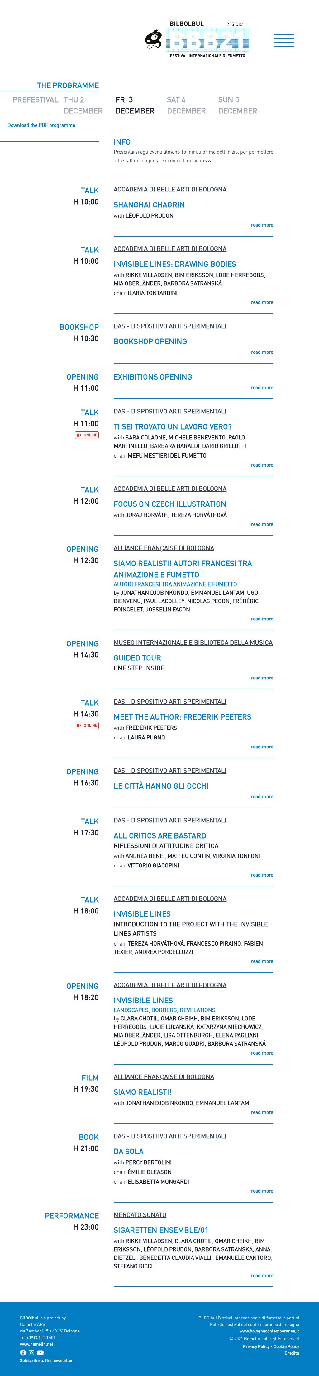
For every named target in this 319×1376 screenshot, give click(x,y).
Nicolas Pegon (208, 600)
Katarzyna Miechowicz (229, 1026)
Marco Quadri (184, 1043)
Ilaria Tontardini (153, 292)
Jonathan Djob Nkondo (154, 592)
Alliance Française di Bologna (164, 548)
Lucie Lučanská (172, 1026)
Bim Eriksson (194, 274)
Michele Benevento (197, 437)
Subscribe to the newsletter (46, 1360)
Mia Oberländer (137, 283)
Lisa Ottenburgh (188, 1035)
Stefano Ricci (133, 1266)
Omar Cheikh (179, 1018)
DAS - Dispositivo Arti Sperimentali (170, 326)
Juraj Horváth (147, 514)
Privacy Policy (256, 1346)
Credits (292, 1352)
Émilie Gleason (150, 1171)
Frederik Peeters (151, 727)
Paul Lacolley (164, 600)
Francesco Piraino (214, 943)
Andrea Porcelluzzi (164, 951)
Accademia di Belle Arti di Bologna (170, 189)
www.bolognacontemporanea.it (269, 1330)
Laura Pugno (146, 737)
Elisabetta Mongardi (158, 1181)
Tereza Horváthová (199, 514)
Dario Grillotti (224, 445)
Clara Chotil (139, 1018)
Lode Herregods (240, 274)
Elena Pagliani (237, 1035)
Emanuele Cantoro (243, 1257)
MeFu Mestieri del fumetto (167, 455)
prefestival (35, 99)
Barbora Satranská (193, 283)
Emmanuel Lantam (217, 592)
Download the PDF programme (41, 125)
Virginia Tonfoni (236, 855)
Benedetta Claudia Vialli (175, 1257)
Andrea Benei (145, 855)
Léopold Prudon (150, 215)
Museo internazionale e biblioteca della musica (193, 642)
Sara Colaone (146, 437)
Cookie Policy (286, 1346)
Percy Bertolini (149, 1162)
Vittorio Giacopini (153, 865)
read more (262, 225)
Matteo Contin (189, 855)
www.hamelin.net (36, 1343)
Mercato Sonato (140, 1214)
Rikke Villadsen (149, 274)
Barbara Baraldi (174, 445)
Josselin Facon (168, 609)
